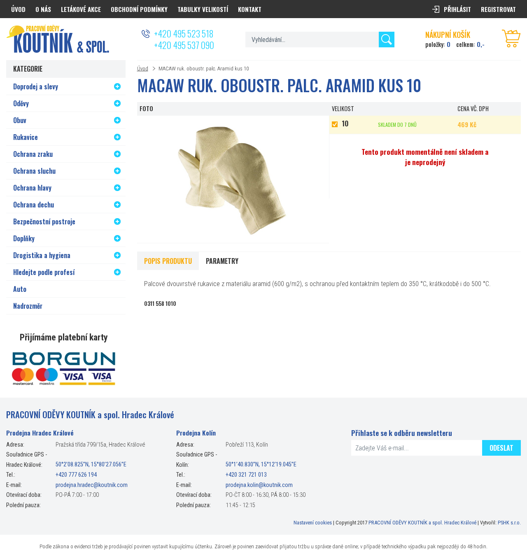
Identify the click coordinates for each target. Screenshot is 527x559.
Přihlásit (457, 9)
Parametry (222, 261)
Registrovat (498, 9)
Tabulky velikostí (202, 9)
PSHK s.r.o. (509, 522)
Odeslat (501, 448)
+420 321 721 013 (246, 474)
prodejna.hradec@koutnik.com (92, 485)
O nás (43, 9)
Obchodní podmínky (139, 9)
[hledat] (386, 39)
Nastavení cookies (313, 522)
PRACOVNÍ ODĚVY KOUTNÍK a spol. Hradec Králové (422, 522)
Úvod (142, 68)
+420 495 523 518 (183, 33)
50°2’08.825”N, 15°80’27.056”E (91, 464)
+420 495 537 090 (184, 44)
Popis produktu (168, 261)
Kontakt (249, 9)
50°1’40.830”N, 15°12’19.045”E (261, 464)
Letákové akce (81, 9)
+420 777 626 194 (76, 474)
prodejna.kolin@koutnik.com (259, 485)
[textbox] (319, 39)
